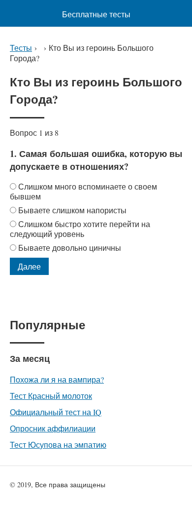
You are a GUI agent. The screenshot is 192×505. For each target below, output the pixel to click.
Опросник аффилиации (53, 428)
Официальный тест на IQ (55, 412)
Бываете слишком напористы (72, 210)
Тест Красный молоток (51, 395)
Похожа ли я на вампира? (57, 379)
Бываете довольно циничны (69, 247)
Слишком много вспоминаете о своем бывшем (83, 191)
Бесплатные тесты (96, 14)
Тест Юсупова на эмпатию (58, 444)
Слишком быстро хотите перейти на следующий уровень (80, 229)
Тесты (21, 47)
